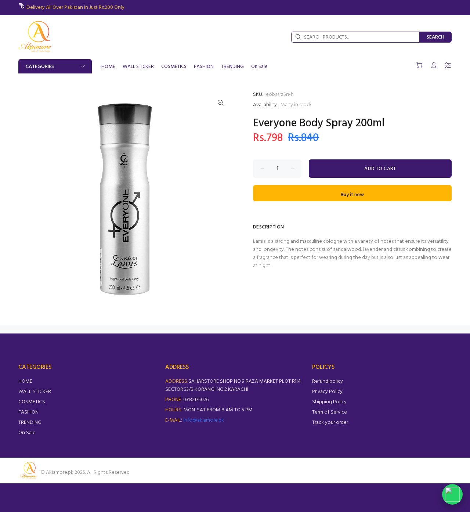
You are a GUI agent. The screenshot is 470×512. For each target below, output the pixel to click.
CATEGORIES (40, 66)
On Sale (27, 433)
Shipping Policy (329, 402)
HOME (25, 381)
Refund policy (327, 381)
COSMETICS (31, 402)
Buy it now (352, 195)
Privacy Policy (327, 391)
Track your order (330, 422)
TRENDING (29, 422)
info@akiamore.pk (203, 420)
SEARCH (435, 37)
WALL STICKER (34, 391)
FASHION (28, 412)
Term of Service (329, 412)
